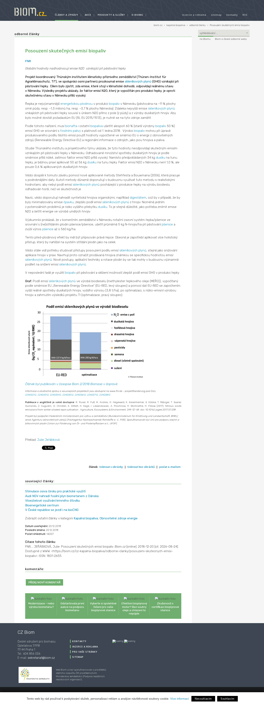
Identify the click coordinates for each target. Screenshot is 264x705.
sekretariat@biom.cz (41, 658)
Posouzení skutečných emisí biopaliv (230, 25)
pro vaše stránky (84, 651)
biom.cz (158, 25)
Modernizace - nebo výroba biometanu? (41, 605)
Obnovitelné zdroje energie (119, 518)
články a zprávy (66, 14)
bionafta (71, 126)
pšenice (167, 224)
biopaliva (96, 126)
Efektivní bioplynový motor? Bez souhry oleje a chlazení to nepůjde (134, 608)
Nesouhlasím (203, 698)
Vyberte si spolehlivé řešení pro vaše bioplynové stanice (103, 607)
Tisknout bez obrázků (141, 467)
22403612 (80, 394)
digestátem (138, 197)
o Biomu (137, 14)
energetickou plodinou (76, 104)
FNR (28, 61)
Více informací (179, 698)
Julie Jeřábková (48, 440)
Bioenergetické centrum (42, 505)
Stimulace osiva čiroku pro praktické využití (55, 491)
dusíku (160, 157)
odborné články (197, 25)
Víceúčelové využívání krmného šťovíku (52, 500)
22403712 (92, 394)
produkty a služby (111, 14)
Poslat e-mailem (169, 467)
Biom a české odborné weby (231, 39)
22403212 (30, 394)
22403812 (104, 394)
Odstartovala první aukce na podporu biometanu (72, 607)
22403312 (43, 394)
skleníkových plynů (138, 81)
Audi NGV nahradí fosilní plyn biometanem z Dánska (62, 496)
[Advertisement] (224, 69)
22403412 (55, 394)
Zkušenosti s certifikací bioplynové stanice (165, 607)
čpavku (69, 202)
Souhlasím (227, 698)
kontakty (232, 14)
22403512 (67, 394)
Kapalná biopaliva (86, 518)
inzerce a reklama (194, 14)
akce (88, 14)
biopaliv (114, 104)
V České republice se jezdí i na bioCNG (52, 510)
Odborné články (27, 34)
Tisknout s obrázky (111, 467)
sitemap (216, 14)
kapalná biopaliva (175, 25)
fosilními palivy (70, 131)
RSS (245, 14)
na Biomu (205, 39)
